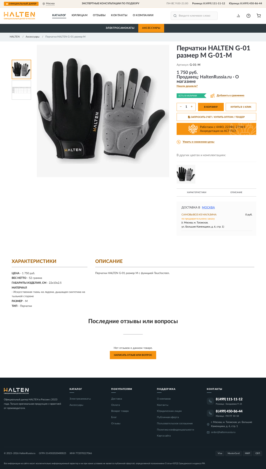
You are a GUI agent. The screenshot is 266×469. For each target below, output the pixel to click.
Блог (114, 417)
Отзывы (99, 15)
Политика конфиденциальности (175, 430)
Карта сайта (164, 436)
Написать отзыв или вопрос (133, 355)
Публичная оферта (168, 417)
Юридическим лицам (169, 411)
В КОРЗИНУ (211, 107)
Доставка (116, 399)
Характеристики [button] (196, 192)
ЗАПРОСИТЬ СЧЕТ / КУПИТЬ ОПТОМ (218, 117)
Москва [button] (208, 207)
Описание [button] (236, 192)
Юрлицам (80, 15)
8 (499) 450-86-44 (251, 3)
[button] (248, 15)
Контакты (119, 15)
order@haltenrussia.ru (223, 432)
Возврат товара (120, 411)
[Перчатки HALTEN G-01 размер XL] (186, 174)
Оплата (115, 405)
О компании (143, 15)
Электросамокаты (120, 28)
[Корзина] (258, 15)
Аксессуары (151, 28)
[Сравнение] (238, 15)
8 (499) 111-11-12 (214, 3)
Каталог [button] (59, 15)
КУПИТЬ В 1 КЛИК (241, 107)
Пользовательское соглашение (175, 423)
